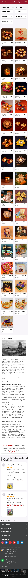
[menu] (2, 2)
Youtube (14, 542)
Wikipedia (9, 382)
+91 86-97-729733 (9, 561)
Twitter (18, 542)
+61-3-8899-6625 (12, 554)
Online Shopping (6, 524)
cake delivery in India (20, 396)
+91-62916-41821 (12, 556)
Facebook (6, 542)
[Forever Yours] (10, 512)
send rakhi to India (16, 426)
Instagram (2, 542)
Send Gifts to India (7, 532)
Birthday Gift (11, 494)
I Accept (5, 576)
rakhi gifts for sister (14, 431)
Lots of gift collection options (16, 465)
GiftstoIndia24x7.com (10, 2)
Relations (19, 16)
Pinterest (10, 542)
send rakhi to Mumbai (17, 447)
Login (22, 2)
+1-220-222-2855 (12, 549)
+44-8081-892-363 (12, 551)
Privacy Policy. (16, 573)
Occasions (19, 11)
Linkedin (22, 542)
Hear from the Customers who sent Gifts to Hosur (14, 459)
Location (5, 22)
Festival (4, 16)
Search (18, 2)
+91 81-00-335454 (9, 559)
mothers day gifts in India (16, 481)
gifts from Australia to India (14, 505)
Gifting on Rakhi (6, 528)
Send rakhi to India (8, 445)
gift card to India (10, 411)
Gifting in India (5, 535)
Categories (6, 11)
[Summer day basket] (10, 486)
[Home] (1, 520)
